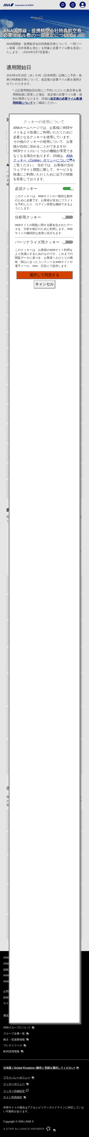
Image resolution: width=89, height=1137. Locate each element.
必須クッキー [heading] (26, 188)
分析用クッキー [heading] (28, 217)
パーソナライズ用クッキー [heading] (37, 242)
